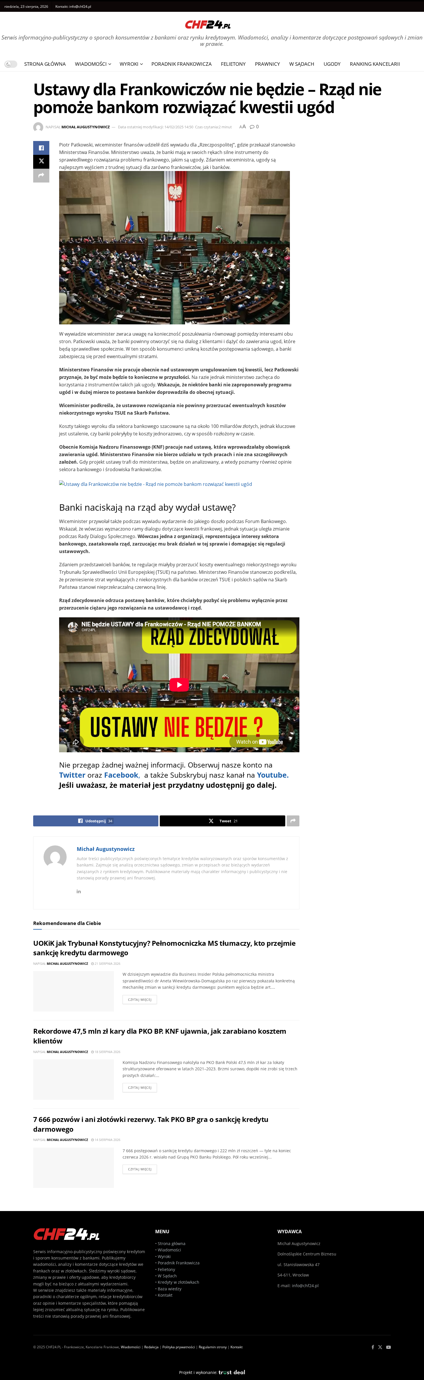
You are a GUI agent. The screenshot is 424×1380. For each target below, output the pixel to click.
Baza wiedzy (169, 1288)
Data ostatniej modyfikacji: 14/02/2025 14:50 (155, 126)
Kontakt (165, 1295)
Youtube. (273, 775)
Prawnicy (267, 64)
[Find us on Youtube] (388, 1347)
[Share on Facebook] (41, 148)
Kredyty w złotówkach (178, 1282)
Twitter (72, 775)
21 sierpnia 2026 (107, 963)
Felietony (233, 64)
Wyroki (129, 64)
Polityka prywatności (178, 1347)
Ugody (332, 64)
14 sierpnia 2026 (107, 1140)
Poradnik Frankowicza (181, 64)
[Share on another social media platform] (41, 176)
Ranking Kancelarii (375, 64)
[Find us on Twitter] (380, 1347)
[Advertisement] (351, 227)
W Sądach (301, 64)
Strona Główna (45, 64)
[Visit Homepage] (208, 22)
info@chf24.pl (80, 6)
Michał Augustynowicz (85, 126)
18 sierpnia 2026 (107, 1052)
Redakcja (151, 1347)
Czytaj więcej (139, 999)
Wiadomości (91, 64)
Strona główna (171, 1243)
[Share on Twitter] (41, 162)
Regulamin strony (213, 1347)
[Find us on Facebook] (373, 1347)
